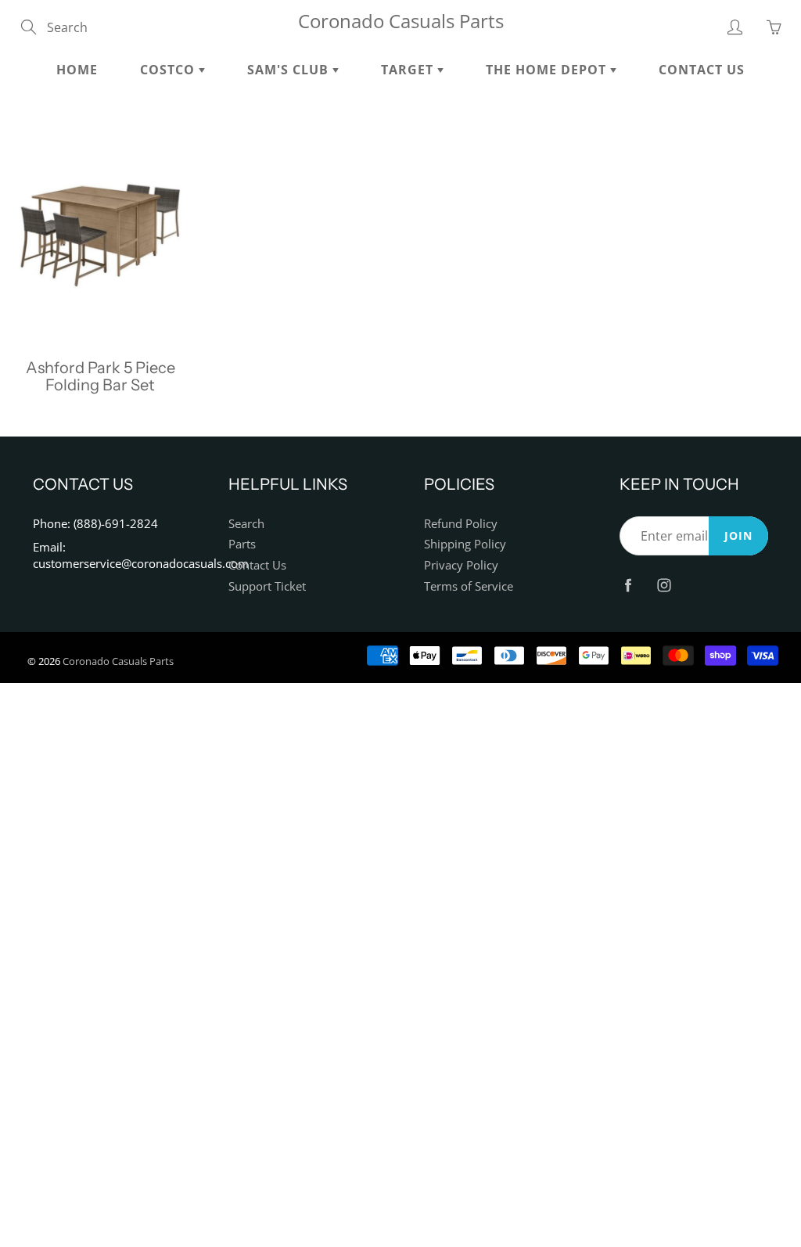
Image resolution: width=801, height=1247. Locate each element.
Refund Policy (460, 523)
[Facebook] (627, 584)
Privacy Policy (461, 565)
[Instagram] (663, 584)
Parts (242, 544)
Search (246, 523)
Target (409, 69)
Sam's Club (289, 69)
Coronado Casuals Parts (401, 21)
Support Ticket (267, 586)
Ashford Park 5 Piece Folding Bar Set (100, 376)
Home (77, 69)
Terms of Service (468, 586)
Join (738, 535)
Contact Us (702, 69)
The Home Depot (548, 69)
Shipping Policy (465, 544)
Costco (169, 69)
